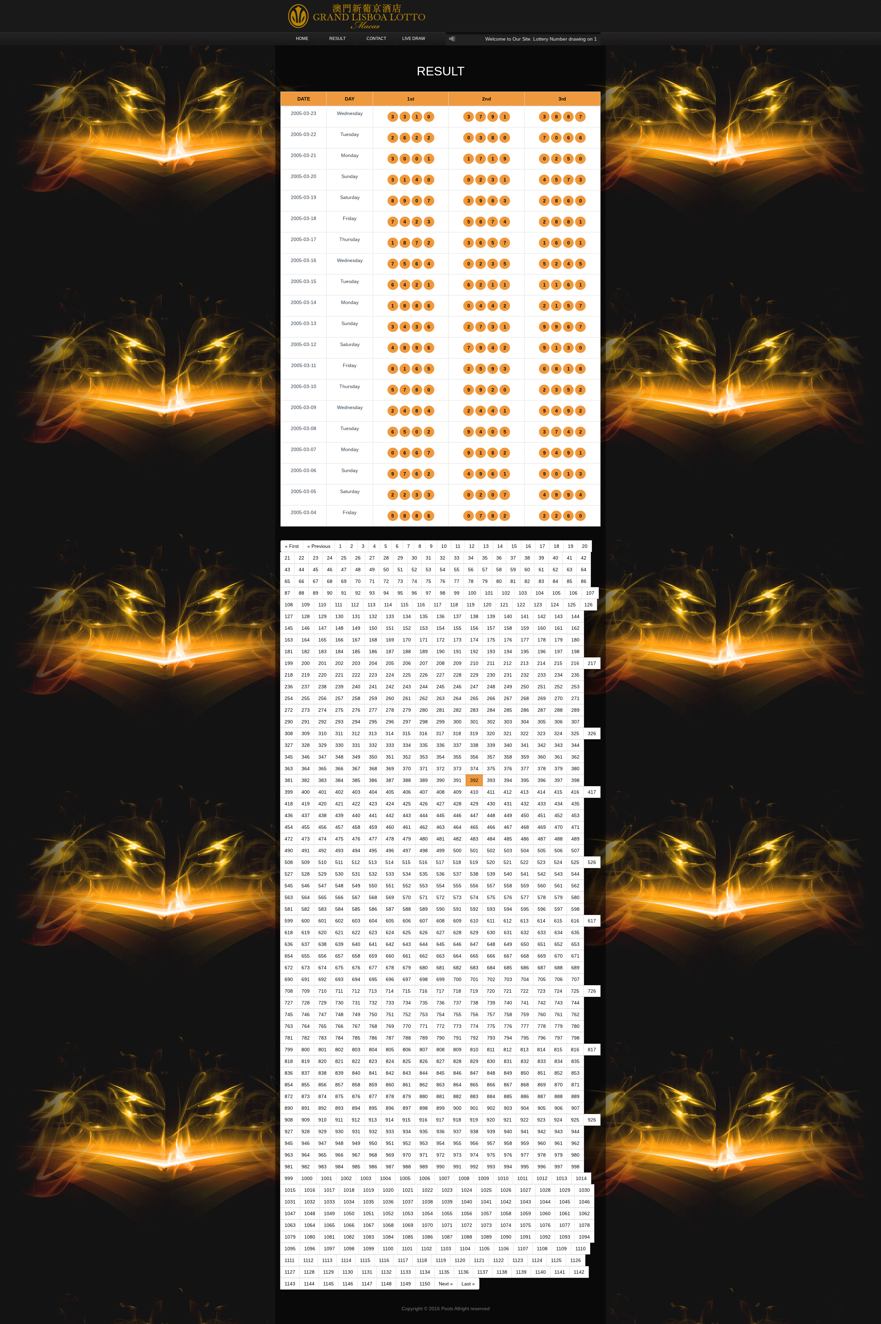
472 (289, 839)
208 (440, 663)
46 (329, 569)
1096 (309, 1248)
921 (507, 1120)
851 (542, 1073)
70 (358, 581)
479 (407, 839)
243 (407, 686)
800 (305, 1049)
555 (457, 885)
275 (339, 710)
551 (390, 885)
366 (339, 768)
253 (575, 686)
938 (474, 1131)
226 (424, 675)
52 (414, 569)
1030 (584, 1190)
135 (424, 616)
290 (289, 721)
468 (525, 827)
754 (440, 1014)
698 (424, 979)
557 (491, 885)
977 (525, 1155)
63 (569, 569)
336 (440, 745)
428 (457, 803)
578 (542, 897)
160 (542, 628)
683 (474, 967)
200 (305, 663)
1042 (505, 1202)
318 (457, 733)
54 (442, 569)
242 (390, 686)
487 (542, 839)
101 (489, 593)
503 (508, 850)
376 (508, 768)
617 (592, 921)
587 (390, 909)
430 (491, 803)
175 (491, 640)
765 (322, 1026)
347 (322, 757)
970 (407, 1155)
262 (424, 698)
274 (322, 710)
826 (424, 1061)
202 (339, 663)
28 (386, 558)
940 (508, 1131)
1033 (329, 1202)
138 (474, 616)
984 (339, 1166)
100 (472, 593)
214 (541, 663)
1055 (447, 1213)
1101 (407, 1248)
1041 (486, 1202)
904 (525, 1108)
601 (322, 921)
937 (457, 1131)
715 (406, 991)
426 (424, 803)
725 (575, 991)
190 (440, 651)
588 (407, 909)
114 (388, 604)
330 (339, 745)
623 (373, 932)
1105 (484, 1248)
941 (525, 1131)
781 (289, 1038)
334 (407, 745)
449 (508, 815)
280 (424, 710)
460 (390, 827)
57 (485, 569)
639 (339, 944)
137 (457, 616)
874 (322, 1096)
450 (525, 815)
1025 (486, 1190)
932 (373, 1131)
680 (424, 967)
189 (424, 651)
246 (457, 686)
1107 (523, 1248)
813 (524, 1049)
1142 (579, 1272)
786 (373, 1038)
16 (528, 546)
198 (575, 651)
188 (407, 651)
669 (542, 956)
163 (289, 640)
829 (474, 1061)
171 (424, 640)
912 (356, 1120)
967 (356, 1155)
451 (542, 815)
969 (390, 1155)
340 (508, 745)
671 (575, 956)
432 (525, 803)
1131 (367, 1272)
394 (508, 780)
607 (424, 921)
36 (499, 558)
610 (474, 921)
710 (322, 991)
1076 (545, 1225)
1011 (522, 1178)
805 (390, 1049)
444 (424, 815)
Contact (376, 38)
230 (491, 675)
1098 (348, 1248)
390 (440, 780)
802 (339, 1049)
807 (424, 1049)
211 (491, 663)
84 (555, 581)
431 (508, 803)
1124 (537, 1260)
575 (491, 897)
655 (305, 956)
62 (555, 569)
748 (339, 1014)
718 (457, 991)
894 (356, 1108)
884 (491, 1096)
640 (356, 944)
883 (474, 1096)
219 (305, 675)
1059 (525, 1213)
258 (356, 698)
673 (305, 967)
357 (491, 757)
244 (424, 686)
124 (555, 604)
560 (542, 885)
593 (491, 909)
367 (356, 768)
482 (457, 839)
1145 (328, 1283)
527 (289, 874)
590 (440, 909)
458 (356, 827)
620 (322, 932)
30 (414, 558)
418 (289, 803)
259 (373, 698)
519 (474, 862)
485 (508, 839)
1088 (466, 1237)
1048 (309, 1213)
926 (592, 1120)
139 (491, 616)
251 (542, 686)
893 (339, 1108)
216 (575, 663)
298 (424, 721)
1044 (545, 1202)
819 (305, 1061)
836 (289, 1073)
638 (322, 944)
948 (339, 1143)
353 (424, 757)
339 (491, 745)
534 (407, 874)
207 (424, 663)
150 (373, 628)
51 (400, 569)
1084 (388, 1237)
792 (474, 1038)
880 (424, 1096)
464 (457, 827)
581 (289, 909)
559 (525, 885)
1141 (559, 1272)
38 (527, 558)
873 (305, 1096)
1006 (424, 1178)
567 (356, 897)
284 (491, 710)
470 (558, 827)
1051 (368, 1213)
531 (356, 874)
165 (322, 640)
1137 (482, 1272)
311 (339, 733)
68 (329, 581)
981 (289, 1166)
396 (542, 780)
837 (305, 1073)
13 (486, 546)
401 (322, 792)
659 (373, 956)
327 (289, 745)
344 (575, 745)
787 (390, 1038)
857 (339, 1084)
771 (424, 1026)
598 (575, 909)
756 (474, 1014)
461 (407, 827)
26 (358, 558)
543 (558, 874)
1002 (346, 1178)
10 (444, 546)
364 (305, 768)
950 (373, 1143)
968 (373, 1155)
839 (339, 1073)
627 (440, 932)
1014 (581, 1178)
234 (558, 675)
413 (524, 792)
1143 (290, 1283)
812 (507, 1049)
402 (339, 792)
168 (373, 640)
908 (289, 1120)
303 (508, 721)
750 (373, 1014)
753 (424, 1014)
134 (407, 616)
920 (491, 1120)
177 (525, 640)
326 (592, 733)
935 (424, 1131)
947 (322, 1143)
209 (457, 663)
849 (508, 1073)
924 (558, 1120)
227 (440, 675)
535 (424, 874)
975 (491, 1155)
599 (289, 921)
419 (305, 803)
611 (491, 921)
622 (356, 932)
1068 (388, 1225)
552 (407, 885)
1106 (503, 1248)
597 (558, 909)
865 (474, 1084)
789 (424, 1038)
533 (390, 874)
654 (289, 956)
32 (442, 558)
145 (289, 628)
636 (289, 944)
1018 (348, 1190)
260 (390, 698)
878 (390, 1096)
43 (287, 569)
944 (575, 1131)
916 (423, 1120)
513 (373, 862)
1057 (486, 1213)
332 (373, 745)
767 (356, 1026)
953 (424, 1143)
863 (440, 1084)
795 (525, 1038)
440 (356, 815)
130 (339, 616)
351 (390, 757)
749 (356, 1014)
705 (542, 979)
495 (373, 850)
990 (440, 1166)
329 (322, 745)
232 (525, 675)
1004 (385, 1178)
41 (569, 558)
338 (474, 745)
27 (372, 558)
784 (339, 1038)
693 (339, 979)
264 (457, 698)
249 (508, 686)
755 (457, 1014)
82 (527, 581)
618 (289, 932)
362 (575, 757)
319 (474, 733)
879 (407, 1096)
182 (305, 651)
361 (558, 757)
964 (305, 1155)
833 (542, 1061)
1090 (505, 1237)
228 (457, 675)
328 (305, 745)
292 (322, 721)
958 (508, 1143)
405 (390, 792)
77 (456, 581)
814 (541, 1049)
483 (474, 839)
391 (457, 780)
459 (373, 827)
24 (329, 558)
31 (428, 558)
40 (555, 558)
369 (390, 768)
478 (390, 839)
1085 (407, 1237)
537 (457, 874)
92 (358, 593)
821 (339, 1061)
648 (491, 944)
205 (390, 663)
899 (440, 1108)
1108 (542, 1248)
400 (305, 792)
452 (558, 815)
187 (390, 651)
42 (583, 558)
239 (339, 686)
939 (491, 1131)
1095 (290, 1248)
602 (339, 921)
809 (457, 1049)
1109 (561, 1248)
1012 (542, 1178)
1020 (388, 1190)
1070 (427, 1225)
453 (575, 815)
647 (474, 944)
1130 (347, 1272)
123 (538, 604)
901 (474, 1108)
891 (305, 1108)
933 (390, 1131)
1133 (405, 1272)
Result (337, 38)
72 (386, 581)
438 (322, 815)
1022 (427, 1190)
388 (407, 780)
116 (421, 604)
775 (491, 1026)
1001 (326, 1178)
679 (407, 967)
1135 (444, 1272)
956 (474, 1143)
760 (542, 1014)
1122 (498, 1260)
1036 (388, 1202)
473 (305, 839)
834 (558, 1061)
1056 (466, 1213)
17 (542, 546)
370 (407, 768)
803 (356, 1049)
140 (508, 616)
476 (356, 839)
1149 (405, 1283)
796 (542, 1038)
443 (407, 815)
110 (322, 604)
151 (390, 628)
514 (389, 862)
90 (329, 593)
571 (424, 897)
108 (289, 604)
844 (424, 1073)
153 (424, 628)
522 (524, 862)
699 (440, 979)
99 (456, 593)
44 (301, 569)
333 (390, 745)
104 (539, 593)
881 (440, 1096)
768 (373, 1026)
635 (575, 932)
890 (289, 1108)
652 (558, 944)
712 (356, 991)
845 (440, 1073)
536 (440, 874)
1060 (545, 1213)
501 (474, 850)
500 (457, 850)
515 (406, 862)
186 (373, 651)
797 (558, 1038)
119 (471, 604)
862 (424, 1084)
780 (575, 1026)
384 (339, 780)
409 (457, 792)
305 (542, 721)
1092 (545, 1237)
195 (525, 651)
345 (289, 757)
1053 (407, 1213)
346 (305, 757)
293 (339, 721)
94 (386, 593)
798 (575, 1038)
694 (356, 979)
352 (407, 757)
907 (575, 1108)
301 (474, 721)
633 (542, 932)
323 (541, 733)
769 (390, 1026)
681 (440, 967)
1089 (486, 1237)
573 (457, 897)
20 (584, 546)
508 (289, 862)
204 (373, 663)
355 (457, 757)
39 (541, 558)
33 (456, 558)
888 (558, 1096)
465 (474, 827)
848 (491, 1073)
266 (491, 698)
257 (339, 698)
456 (322, 827)
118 (454, 604)
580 (575, 897)
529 (322, 874)
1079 (290, 1237)
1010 (503, 1178)
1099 (368, 1248)
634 (558, 932)
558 (508, 885)
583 (322, 909)
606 (407, 921)
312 (356, 733)
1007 (444, 1178)
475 (339, 839)
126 (588, 604)
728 (305, 1002)
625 (407, 932)
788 (407, 1038)
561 (558, 885)
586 (373, 909)
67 (315, 581)
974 (474, 1155)
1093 (564, 1237)
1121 (479, 1260)
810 (474, 1049)
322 (524, 733)
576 (508, 897)
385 (356, 780)
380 (575, 768)
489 (575, 839)
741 (525, 1002)
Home (302, 38)
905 (542, 1108)
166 (339, 640)
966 (339, 1155)
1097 (329, 1248)
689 (575, 967)
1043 (525, 1202)
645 (440, 944)
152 (407, 628)
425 (407, 803)
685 (508, 967)
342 (542, 745)
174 (474, 640)
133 (390, 616)
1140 (540, 1272)
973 (457, 1155)
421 (339, 803)
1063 (290, 1225)
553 (424, 885)
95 (400, 593)
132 (373, 616)
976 (508, 1155)
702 (491, 979)
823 (373, 1061)
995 (525, 1166)
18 (556, 546)
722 (524, 991)
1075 (525, 1225)
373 (457, 768)
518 (457, 862)
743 (558, 1002)
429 (474, 803)
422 (356, 803)
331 (356, 745)
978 (542, 1155)
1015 (290, 1190)
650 (525, 944)
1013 (561, 1178)
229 (474, 675)
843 (407, 1073)
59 (513, 569)
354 (440, 757)
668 (525, 956)
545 (289, 885)
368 (373, 768)
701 (474, 979)
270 (558, 698)
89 (315, 593)
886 (525, 1096)
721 (507, 991)
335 (424, 745)
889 (575, 1096)
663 (440, 956)
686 (525, 967)
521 (507, 862)
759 (525, 1014)
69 (344, 581)
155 (457, 628)
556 (474, 885)
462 (424, 827)
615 (558, 921)
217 (592, 663)
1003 (365, 1178)
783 (322, 1038)
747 (322, 1014)
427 (440, 803)
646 (457, 944)
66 (301, 581)
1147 (367, 1283)
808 (440, 1049)
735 (424, 1002)
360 (542, 757)
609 (457, 921)
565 (322, 897)
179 (558, 640)
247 (474, 686)
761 (558, 1014)
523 (541, 862)
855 (305, 1084)
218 (289, 675)
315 (406, 733)
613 (524, 921)
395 (525, 780)
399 (289, 792)
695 (373, 979)
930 (339, 1131)
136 (440, 616)
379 (558, 768)
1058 (505, 1213)
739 (491, 1002)
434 (558, 803)
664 (457, 956)
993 (491, 1166)
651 (542, 944)
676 (356, 967)
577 (525, 897)
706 (558, 979)
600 (305, 921)
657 (339, 956)
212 (507, 663)
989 (424, 1166)
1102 (426, 1248)
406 (407, 792)
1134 (425, 1272)
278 (390, 710)
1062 (584, 1213)
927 (289, 1131)
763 (289, 1026)
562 (575, 885)
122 (521, 604)
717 (440, 991)
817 (592, 1049)
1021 (407, 1190)
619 (305, 932)
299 (440, 721)
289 (575, 710)
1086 (427, 1237)
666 (491, 956)
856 (322, 1084)
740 (508, 1002)
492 (322, 850)
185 (356, 651)
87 (287, 593)
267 (508, 698)
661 (407, 956)
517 (440, 862)
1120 (460, 1260)
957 (491, 1143)
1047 (290, 1213)
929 (322, 1131)
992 (474, 1166)
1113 (327, 1260)
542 (542, 874)
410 (474, 792)
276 (356, 710)
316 (423, 733)
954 (440, 1143)
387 (390, 780)
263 (440, 698)
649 (508, 944)
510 (322, 862)
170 (407, 640)
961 (558, 1143)
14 (500, 546)
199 (289, 663)
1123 (517, 1260)
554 (440, 885)
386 (373, 780)
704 (525, 979)
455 (305, 827)
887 (542, 1096)
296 (390, 721)
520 (491, 862)
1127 (290, 1272)
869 (542, 1084)
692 (322, 979)
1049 (329, 1213)
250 (525, 686)
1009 (483, 1178)
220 (322, 675)
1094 (584, 1237)
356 (474, 757)
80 (499, 581)
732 (373, 1002)
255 (305, 698)
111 (338, 604)
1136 (463, 1272)
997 (558, 1166)
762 (575, 1014)
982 (305, 1166)
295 (373, 721)
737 (457, 1002)
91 (344, 593)
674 (322, 967)
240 (356, 686)
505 (542, 850)
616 (575, 921)
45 (315, 569)
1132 (386, 1272)
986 (373, 1166)
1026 (505, 1190)
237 (305, 686)
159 (525, 628)
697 (407, 979)
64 (583, 569)
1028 (545, 1190)
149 (356, 628)
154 (440, 628)
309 (305, 733)
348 (339, 757)
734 (407, 1002)
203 (356, 663)
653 (575, 944)
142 (542, 616)
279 (407, 710)
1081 (329, 1237)
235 (575, 675)
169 (390, 640)
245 (440, 686)
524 (558, 862)
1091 (525, 1237)
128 (305, 616)
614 (541, 921)
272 (289, 710)
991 (457, 1166)
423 (373, 803)
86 (583, 581)
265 (474, 698)
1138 (502, 1272)
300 (457, 721)
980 (575, 1155)
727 (289, 1002)
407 (424, 792)
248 (491, 686)
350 (373, 757)
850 (525, 1073)
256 (322, 698)
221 (339, 675)
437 (305, 815)
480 (424, 839)
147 (322, 628)
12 (472, 546)
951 (390, 1143)
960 (542, 1143)
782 (305, 1038)
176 (508, 640)
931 (356, 1131)
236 (289, 686)
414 (541, 792)
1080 (309, 1237)
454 (289, 827)
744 (575, 1002)
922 (524, 1120)
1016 (309, 1190)
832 (525, 1061)
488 (558, 839)
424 (390, 803)
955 (457, 1143)
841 (373, 1073)
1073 (486, 1225)
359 (525, 757)
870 (558, 1084)
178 (542, 640)
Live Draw (413, 38)
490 (289, 850)
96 (414, 593)
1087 (447, 1237)
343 (558, 745)
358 (508, 757)
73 (400, 581)
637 (305, 944)
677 (373, 967)
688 (558, 967)
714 (389, 991)
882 (457, 1096)
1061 (564, 1213)
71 (372, 581)
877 (373, 1096)
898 (424, 1108)
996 (542, 1166)
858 (356, 1084)
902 (491, 1108)
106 (573, 593)
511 (339, 862)
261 (407, 698)
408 (440, 792)
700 (457, 979)
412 (507, 792)
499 (440, 850)
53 (428, 569)
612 (507, 921)
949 (356, 1143)
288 (558, 710)
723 (541, 991)
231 (508, 675)
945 (289, 1143)
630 (491, 932)
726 (592, 991)
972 (440, 1155)
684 (491, 967)
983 (322, 1166)
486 (525, 839)
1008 (463, 1178)
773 (457, 1026)
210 (474, 663)
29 (400, 558)
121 (504, 604)
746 (305, 1014)
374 (474, 768)
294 (356, 721)
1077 (564, 1225)
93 (372, 593)
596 (542, 909)
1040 (466, 1202)
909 (305, 1120)
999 (289, 1178)
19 (570, 546)
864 (457, 1084)
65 (287, 581)
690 (289, 979)
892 (322, 1108)
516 (423, 862)
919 (474, 1120)
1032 (309, 1202)
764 (305, 1026)
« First (292, 546)
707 (575, 979)
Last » (468, 1283)
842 (390, 1073)
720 (491, 991)
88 (301, 593)
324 (558, 733)
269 (542, 698)
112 (355, 604)
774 (474, 1026)
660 (390, 956)
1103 (445, 1248)
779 (558, 1026)
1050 (348, 1213)
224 (390, 675)
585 (356, 909)
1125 (556, 1260)
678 (390, 967)
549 (356, 885)
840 (356, 1073)
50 (386, 569)
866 (491, 1084)
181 (289, 651)
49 (372, 569)
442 (390, 815)
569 (390, 897)
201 (322, 663)
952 (407, 1143)
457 (339, 827)
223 (373, 675)
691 (305, 979)
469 (542, 827)
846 (457, 1073)
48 (358, 569)
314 (389, 733)
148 (339, 628)
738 (474, 1002)
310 (322, 733)
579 (558, 897)
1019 (368, 1190)
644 (424, 944)
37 (513, 558)
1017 (329, 1190)
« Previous (318, 546)
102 (506, 593)
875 (339, 1096)
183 (322, 651)
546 (305, 885)
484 (491, 839)
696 (390, 979)
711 (339, 991)
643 (407, 944)
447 (474, 815)
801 (322, 1049)
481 (440, 839)
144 (575, 616)
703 (508, 979)
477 (373, 839)
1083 (368, 1237)
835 (575, 1061)
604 (373, 921)
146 (305, 628)
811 (491, 1049)
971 (424, 1155)
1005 (405, 1178)
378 (542, 768)
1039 (447, 1202)
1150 (425, 1283)
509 (305, 862)
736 (440, 1002)
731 (356, 1002)
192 (474, 651)
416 (575, 792)
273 (305, 710)
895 (373, 1108)
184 (339, 651)
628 (457, 932)
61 (541, 569)
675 (339, 967)
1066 (348, 1225)
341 (525, 745)
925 (575, 1120)
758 (508, 1014)
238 (322, 686)
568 (373, 897)
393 (491, 780)
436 (289, 815)
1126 (575, 1260)
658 (356, 956)
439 (339, 815)
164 (305, 640)
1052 (388, 1213)
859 (373, 1084)
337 (457, 745)
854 (289, 1084)
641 (373, 944)
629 (474, 932)
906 (558, 1108)
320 (491, 733)
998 (575, 1166)
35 (485, 558)
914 (389, 1120)
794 (508, 1038)
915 (406, 1120)
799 (289, 1049)
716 (423, 991)
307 (575, 721)
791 (457, 1038)
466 (491, 827)
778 (542, 1026)
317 (440, 733)
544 (575, 874)
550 (373, 885)
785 (356, 1038)
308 (289, 733)
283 (474, 710)
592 (474, 909)
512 (356, 862)
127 (289, 616)
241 (373, 686)
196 (542, 651)
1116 (384, 1260)
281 (440, 710)
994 (508, 1166)
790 (440, 1038)
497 (407, 850)
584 (339, 909)
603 (356, 921)
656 (322, 956)
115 (404, 604)
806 (407, 1049)
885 (508, 1096)
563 (289, 897)
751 (390, 1014)
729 (322, 1002)
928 (305, 1131)
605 (390, 921)
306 (558, 721)
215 (558, 663)
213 (524, 663)
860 (390, 1084)
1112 (308, 1260)
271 (575, 698)
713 (373, 991)
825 (407, 1061)
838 (322, 1073)
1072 (466, 1225)
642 (390, 944)
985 (356, 1166)
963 (289, 1155)
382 (305, 780)
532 (373, 874)
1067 (368, 1225)
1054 (427, 1213)
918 (457, 1120)
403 (356, 792)
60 (527, 569)
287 (542, 710)
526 (592, 862)
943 (558, 1131)
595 (525, 909)
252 (558, 686)
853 (575, 1073)
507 (575, 850)
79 (485, 581)
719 (474, 991)
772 (440, 1026)
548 (339, 885)
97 (428, 593)
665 (474, 956)
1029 (564, 1190)
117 (438, 604)
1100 (388, 1248)
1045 (564, 1202)
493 (339, 850)
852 (558, 1073)
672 (289, 967)
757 (491, 1014)
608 (440, 921)
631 (508, 932)
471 (575, 827)
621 (339, 932)
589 (424, 909)
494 (356, 850)
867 (508, 1084)
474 (322, 839)
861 (407, 1084)
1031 (290, 1202)
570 (407, 897)
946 (305, 1143)
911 (339, 1120)
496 (390, 850)
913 (373, 1120)
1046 (584, 1202)
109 (305, 604)
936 (440, 1131)
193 (491, 651)
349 (356, 757)
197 (558, 651)
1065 (329, 1225)
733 (390, 1002)
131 (356, 616)
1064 (309, 1225)
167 (356, 640)
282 (457, 710)
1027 (525, 1190)
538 (474, 874)
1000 (306, 1178)
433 (542, 803)
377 (525, 768)
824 (390, 1061)
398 (575, 780)
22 (301, 558)
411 (491, 792)
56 (471, 569)
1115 (365, 1260)
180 (575, 640)
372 (440, 768)
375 (491, 768)
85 (569, 581)
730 (339, 1002)
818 (289, 1061)
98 (442, 593)
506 (558, 850)
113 (371, 604)
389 (424, 780)
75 (428, 581)
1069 (407, 1225)
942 (542, 1131)
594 (508, 909)
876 (356, 1096)
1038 (427, 1202)
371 (424, 768)
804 (373, 1049)
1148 (386, 1283)
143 (558, 616)
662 (424, 956)
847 (474, 1073)
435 (575, 803)
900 (457, 1108)
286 (525, 710)
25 (344, 558)
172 (440, 640)
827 (440, 1061)
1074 (505, 1225)
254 (289, 698)
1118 (422, 1260)
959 (525, 1143)
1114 (346, 1260)
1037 (407, 1202)
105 (556, 593)
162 (575, 628)
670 (558, 956)
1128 (309, 1272)
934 (407, 1131)
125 (571, 604)
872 (289, 1096)
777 (525, 1026)
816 (575, 1049)
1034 (348, 1202)
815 (558, 1049)
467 (508, 827)
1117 (403, 1260)
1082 (348, 1237)
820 (322, 1061)
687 (542, 967)
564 (305, 897)
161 (558, 628)
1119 (441, 1260)
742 (542, 1002)
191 (457, 651)
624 (390, 932)
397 (558, 780)
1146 (347, 1283)
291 (305, 721)
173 (457, 640)
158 (508, 628)
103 (523, 593)
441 (373, 815)
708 (289, 991)
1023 (447, 1190)
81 (513, 581)
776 (508, 1026)
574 (474, 897)
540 (508, 874)
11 (457, 546)
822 (356, 1061)
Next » (446, 1283)
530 (339, 874)
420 (322, 803)
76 (442, 581)
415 (558, 792)
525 (575, 862)
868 (525, 1084)
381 (289, 780)
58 (499, 569)
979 (558, 1155)
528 (305, 874)
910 (322, 1120)
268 (525, 698)
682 (457, 967)
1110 (580, 1248)
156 (474, 628)
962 (575, 1143)
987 (390, 1166)
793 (491, 1038)
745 (289, 1014)
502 (491, 850)
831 (508, 1061)
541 (525, 874)
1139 (521, 1272)
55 (456, 569)
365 (322, 768)
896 (390, 1108)
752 (407, 1014)
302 (491, 721)
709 (305, 991)
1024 (466, 1190)
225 (407, 675)
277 (373, 710)
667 (508, 956)
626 (424, 932)
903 (508, 1108)
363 (289, 768)
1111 (290, 1260)
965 (322, 1155)
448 (491, 815)
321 (507, 733)
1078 (584, 1225)
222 (356, 675)
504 (525, 850)
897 (407, 1108)
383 (322, 780)
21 (287, 558)
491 (305, 850)
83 (541, 581)
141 (525, 616)
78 (471, 581)
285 (508, 710)
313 (373, 733)
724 (558, 991)
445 (440, 815)
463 (440, 827)
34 (471, 558)
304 (525, 721)
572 (440, 897)
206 (407, 663)
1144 (309, 1283)
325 (575, 733)
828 (457, 1061)
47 (344, 569)
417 (592, 792)
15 (514, 546)
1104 (465, 1248)
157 (491, 628)
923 (541, 1120)
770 (407, 1026)
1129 (328, 1272)
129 (322, 616)
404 (373, 792)
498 (424, 850)
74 (414, 581)
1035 (368, 1202)
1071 (447, 1225)
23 (315, 558)
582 (305, 909)
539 (491, 874)
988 (407, 1166)
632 (525, 932)
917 (440, 1120)
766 (339, 1026)
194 (508, 651)
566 (339, 897)
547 (322, 885)
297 (407, 721)
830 (491, 1061)
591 (457, 909)
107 (590, 593)
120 (487, 604)
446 (457, 815)
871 (575, 1084)
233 (542, 675)
